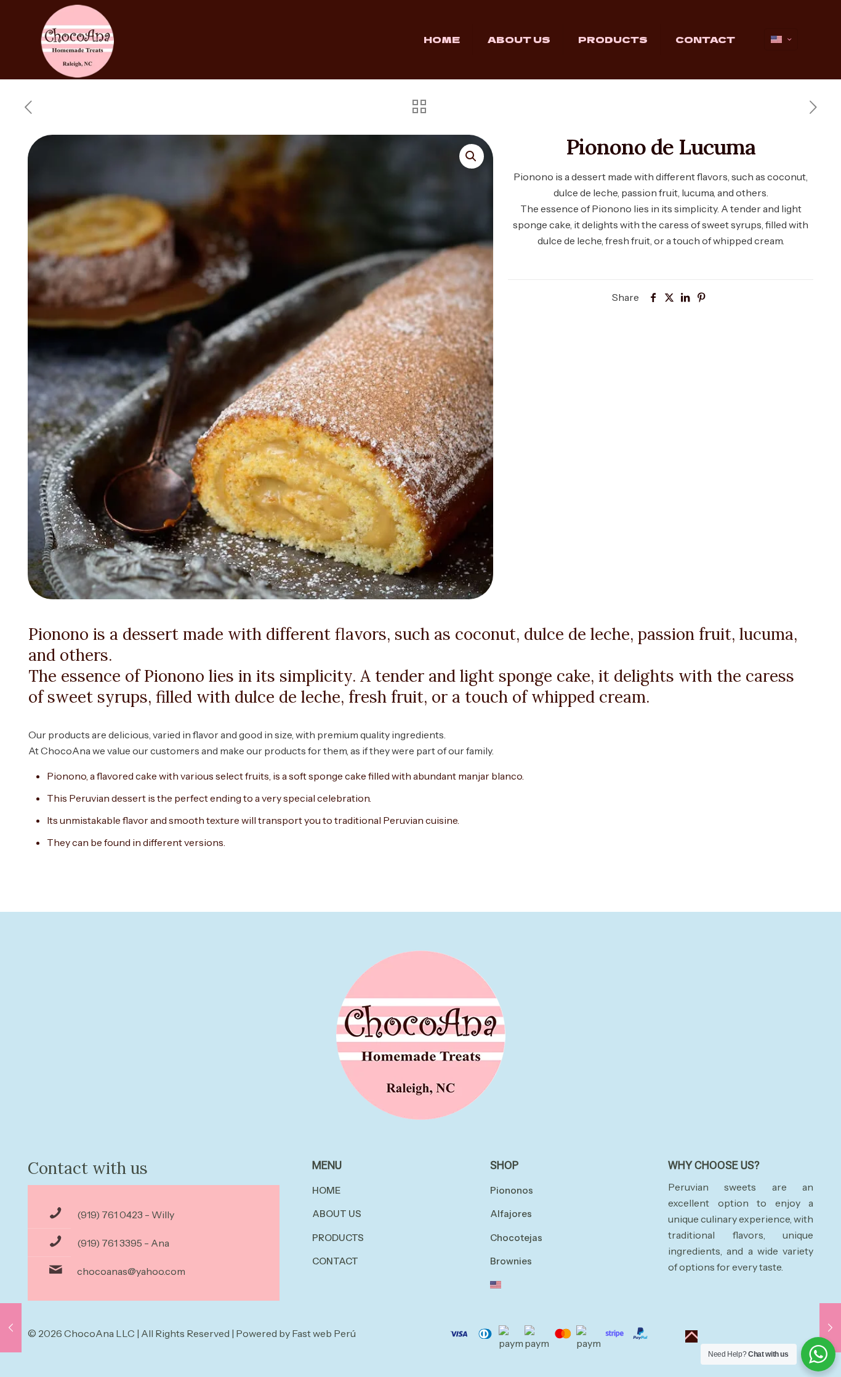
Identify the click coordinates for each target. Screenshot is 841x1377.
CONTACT (335, 1261)
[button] (471, 156)
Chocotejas (516, 1237)
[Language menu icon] (781, 39)
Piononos (511, 1190)
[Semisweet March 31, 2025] (830, 1327)
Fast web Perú (324, 1333)
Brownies (511, 1261)
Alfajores (511, 1213)
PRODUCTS (338, 1237)
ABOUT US (336, 1213)
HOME (326, 1190)
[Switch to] (562, 1286)
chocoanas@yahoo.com (131, 1271)
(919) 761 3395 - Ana (123, 1243)
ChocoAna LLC (99, 1333)
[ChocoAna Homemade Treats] (77, 39)
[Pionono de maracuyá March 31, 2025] (11, 1327)
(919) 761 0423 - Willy (125, 1214)
